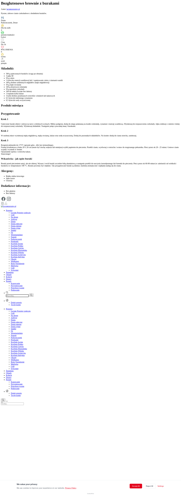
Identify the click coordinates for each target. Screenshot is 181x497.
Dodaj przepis (16, 302)
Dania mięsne (16, 226)
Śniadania (10, 272)
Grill (12, 215)
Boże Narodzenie (17, 264)
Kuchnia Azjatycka (18, 255)
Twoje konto (16, 305)
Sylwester (14, 270)
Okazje (13, 259)
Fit (12, 233)
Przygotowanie (17, 286)
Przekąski (14, 241)
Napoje (13, 237)
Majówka (14, 266)
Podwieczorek (16, 239)
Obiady (9, 275)
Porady (8, 281)
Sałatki (13, 230)
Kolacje (9, 277)
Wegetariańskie (17, 235)
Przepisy (9, 210)
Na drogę (14, 217)
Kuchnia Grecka (17, 248)
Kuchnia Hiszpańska (19, 250)
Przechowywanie (17, 288)
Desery (8, 279)
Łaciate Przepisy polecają (21, 213)
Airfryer (14, 219)
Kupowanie (15, 283)
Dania (13, 221)
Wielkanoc (15, 261)
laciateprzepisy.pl (13, 9)
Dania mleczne (16, 224)
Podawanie (15, 290)
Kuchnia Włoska (17, 252)
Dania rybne (15, 228)
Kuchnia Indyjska (18, 257)
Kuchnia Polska (17, 246)
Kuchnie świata (17, 244)
